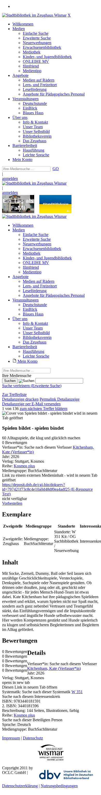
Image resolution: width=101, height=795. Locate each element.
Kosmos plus (24, 466)
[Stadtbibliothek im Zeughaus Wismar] (34, 15)
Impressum (11, 738)
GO (56, 168)
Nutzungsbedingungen (59, 786)
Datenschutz (33, 738)
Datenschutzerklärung (20, 786)
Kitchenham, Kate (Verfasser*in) (54, 668)
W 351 (77, 692)
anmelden (10, 178)
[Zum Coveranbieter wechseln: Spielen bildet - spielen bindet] (37, 413)
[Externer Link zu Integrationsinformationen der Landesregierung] (55, 212)
